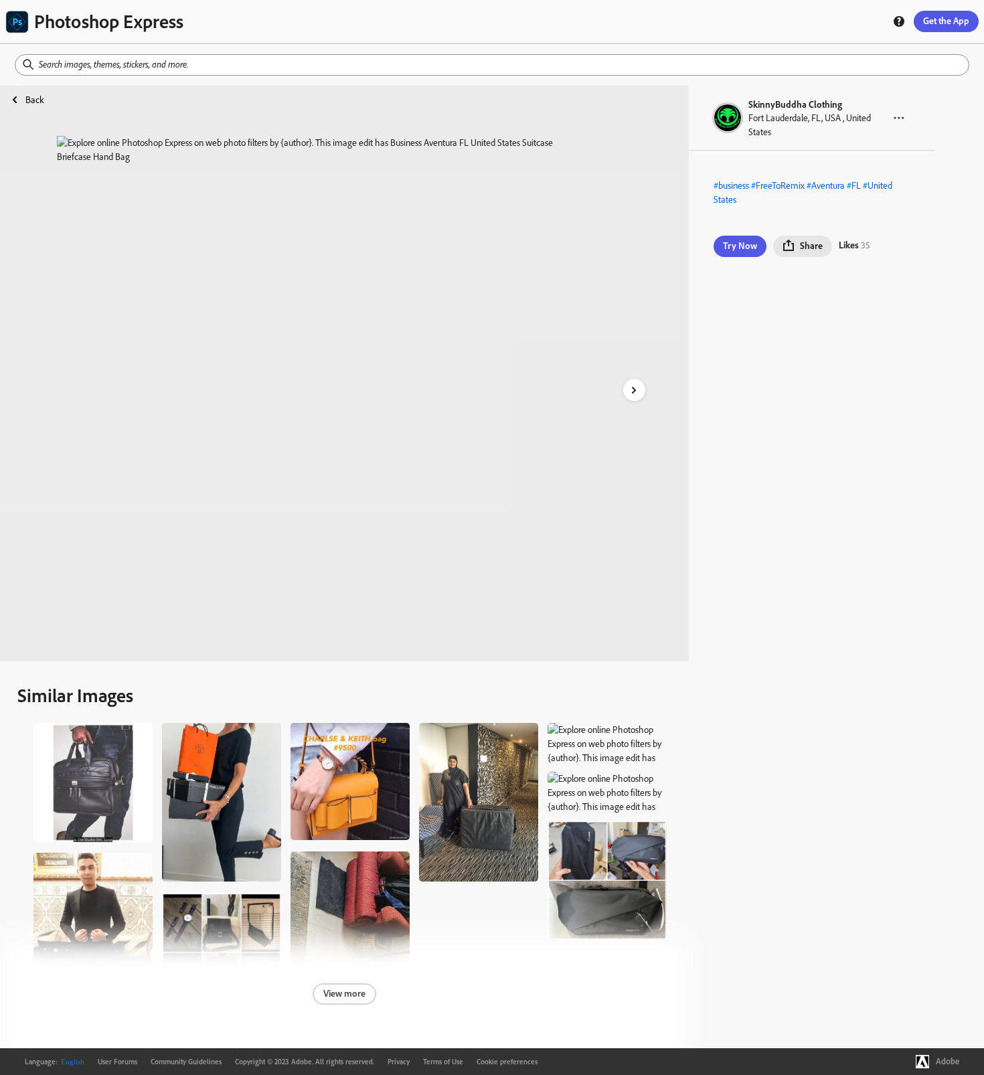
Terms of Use (443, 1061)
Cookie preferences (507, 1061)
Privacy (399, 1061)
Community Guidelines (186, 1061)
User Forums (117, 1061)
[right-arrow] (634, 390)
